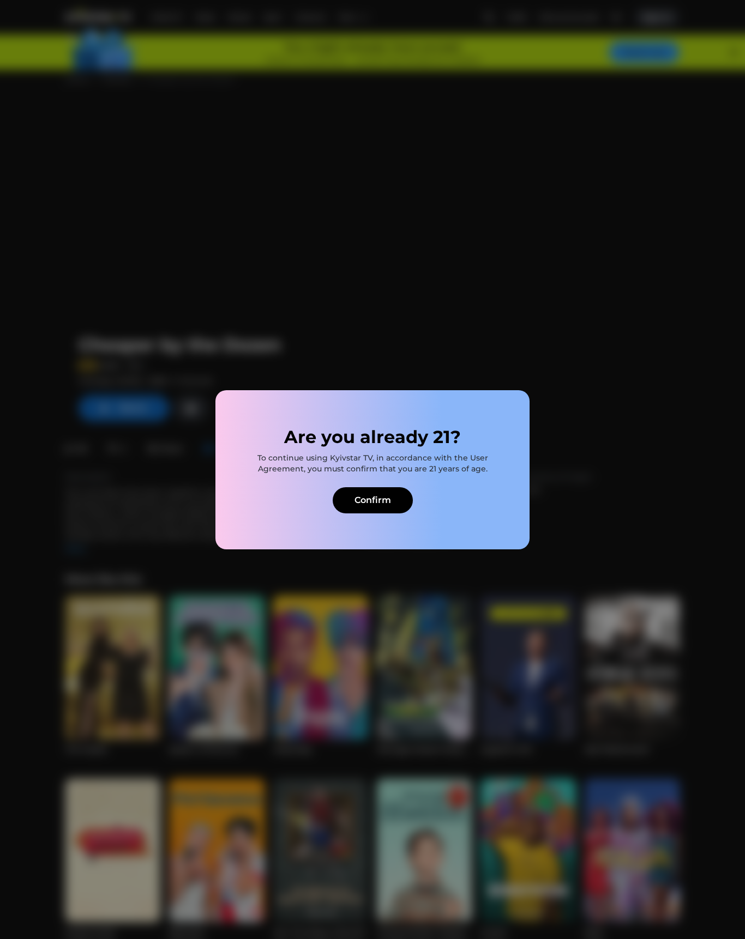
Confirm (373, 500)
